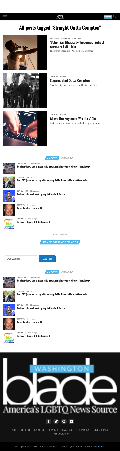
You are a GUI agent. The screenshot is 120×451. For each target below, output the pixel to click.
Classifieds (67, 429)
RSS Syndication (61, 433)
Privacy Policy (82, 429)
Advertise (25, 429)
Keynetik (100, 446)
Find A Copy (53, 429)
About (15, 429)
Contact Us (39, 429)
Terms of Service (100, 429)
